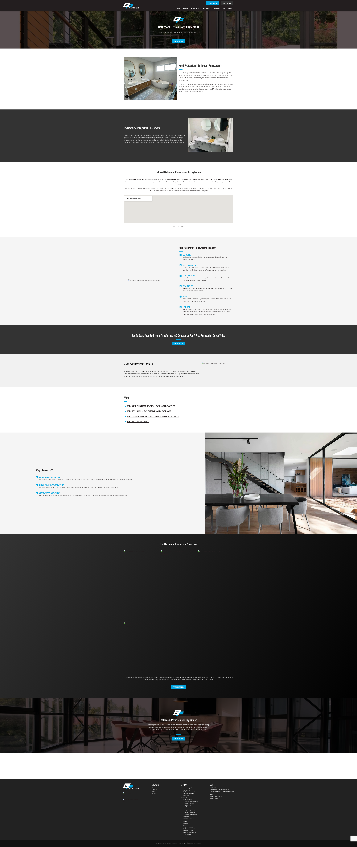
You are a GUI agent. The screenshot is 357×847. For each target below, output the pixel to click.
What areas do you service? (138, 421)
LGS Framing (186, 790)
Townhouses (188, 834)
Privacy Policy (181, 843)
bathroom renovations (186, 75)
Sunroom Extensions (190, 803)
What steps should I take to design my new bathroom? (149, 411)
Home (179, 8)
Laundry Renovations (190, 812)
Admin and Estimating (188, 793)
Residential (206, 8)
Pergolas (185, 821)
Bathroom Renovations (191, 810)
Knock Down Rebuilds (188, 818)
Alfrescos (185, 823)
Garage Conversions (188, 827)
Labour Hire (186, 795)
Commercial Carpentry (187, 788)
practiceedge (197, 843)
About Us (186, 8)
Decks (184, 820)
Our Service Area (178, 226)
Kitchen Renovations (190, 809)
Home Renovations (188, 807)
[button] (200, 8)
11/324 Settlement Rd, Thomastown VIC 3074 (222, 791)
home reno (196, 84)
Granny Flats (188, 805)
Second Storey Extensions (191, 801)
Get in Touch (213, 3)
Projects (217, 8)
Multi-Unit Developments (189, 832)
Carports (185, 825)
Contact (230, 8)
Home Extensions (187, 799)
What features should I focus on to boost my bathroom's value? (153, 416)
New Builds (186, 816)
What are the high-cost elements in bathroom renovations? (151, 406)
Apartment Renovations (191, 814)
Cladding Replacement (189, 792)
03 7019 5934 (227, 3)
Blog (223, 8)
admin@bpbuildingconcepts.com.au (219, 789)
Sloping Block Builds (188, 830)
